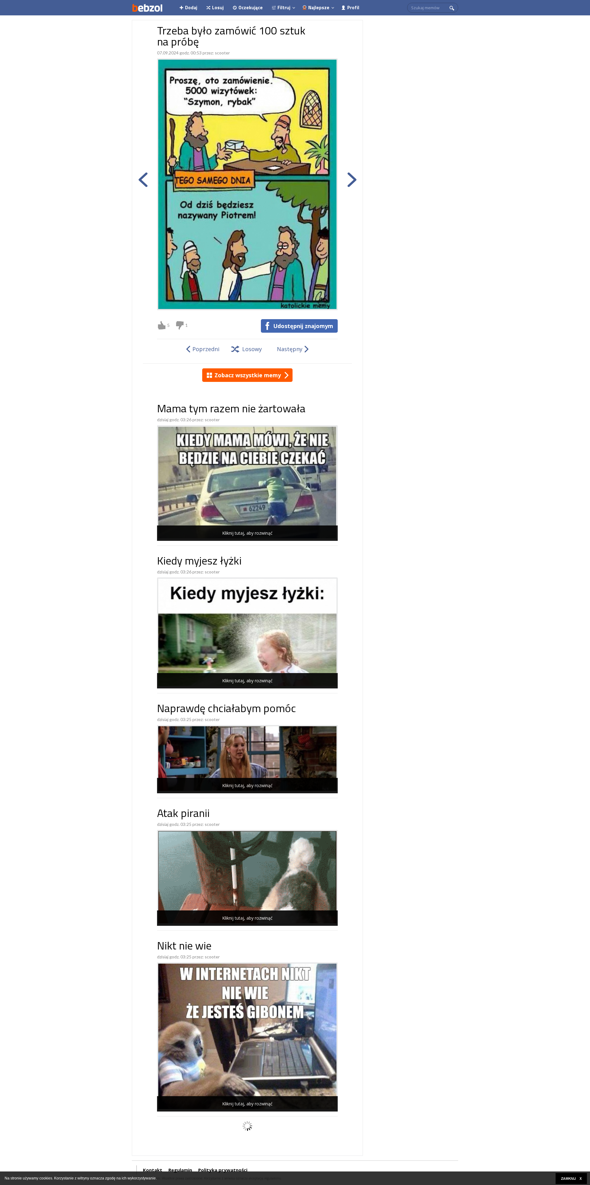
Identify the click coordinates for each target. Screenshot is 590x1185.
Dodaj (191, 7)
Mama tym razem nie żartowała (231, 410)
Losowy (252, 349)
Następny (289, 349)
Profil (353, 7)
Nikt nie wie (184, 947)
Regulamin (180, 1170)
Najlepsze (318, 7)
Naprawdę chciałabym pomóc (226, 709)
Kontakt (152, 1170)
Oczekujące (250, 7)
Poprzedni (205, 349)
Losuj (218, 7)
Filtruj (283, 7)
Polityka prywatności (222, 1170)
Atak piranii (183, 814)
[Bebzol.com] (147, 7)
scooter (222, 52)
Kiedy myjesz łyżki (199, 562)
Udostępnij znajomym (303, 326)
